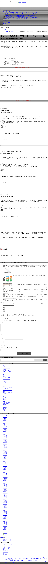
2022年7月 (5, 426)
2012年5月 (5, 513)
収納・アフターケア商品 (8, 392)
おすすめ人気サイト (7, 555)
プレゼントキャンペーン (34, 303)
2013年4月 (5, 500)
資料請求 (5, 407)
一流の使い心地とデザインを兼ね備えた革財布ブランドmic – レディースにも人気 (22, 16)
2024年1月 (5, 421)
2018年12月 (5, 447)
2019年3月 (5, 445)
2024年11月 (5, 419)
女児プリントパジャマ (10, 63)
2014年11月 (5, 477)
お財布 (4, 369)
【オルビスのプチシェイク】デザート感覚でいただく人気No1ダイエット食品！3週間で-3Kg (24, 557)
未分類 (4, 397)
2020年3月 (5, 436)
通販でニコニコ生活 (7, 539)
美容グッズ (5, 404)
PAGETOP (2, 537)
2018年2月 (5, 458)
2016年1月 (5, 461)
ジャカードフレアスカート (11, 61)
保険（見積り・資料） (7, 390)
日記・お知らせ (6, 396)
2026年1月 (5, 415)
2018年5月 (5, 455)
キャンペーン (6, 31)
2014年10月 (5, 478)
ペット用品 (5, 385)
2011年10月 (5, 522)
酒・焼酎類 (5, 408)
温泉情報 (5, 399)
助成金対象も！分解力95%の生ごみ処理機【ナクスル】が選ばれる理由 (20, 15)
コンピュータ (5, 376)
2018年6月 (5, 453)
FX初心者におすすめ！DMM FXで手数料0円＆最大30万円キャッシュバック (21, 12)
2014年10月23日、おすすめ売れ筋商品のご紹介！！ (14, 59)
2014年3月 (5, 486)
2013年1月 (5, 504)
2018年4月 (5, 456)
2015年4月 (5, 472)
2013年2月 (5, 502)
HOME (4, 29)
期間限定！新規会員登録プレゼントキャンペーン (13, 58)
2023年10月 (5, 423)
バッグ (4, 382)
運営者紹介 (5, 554)
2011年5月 (5, 528)
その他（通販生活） (7, 370)
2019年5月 (5, 442)
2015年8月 (5, 467)
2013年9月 (5, 494)
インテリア (5, 372)
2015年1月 (5, 474)
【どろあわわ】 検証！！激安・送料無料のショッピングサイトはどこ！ (22, 560)
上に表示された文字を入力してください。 (9, 347)
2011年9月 (5, 523)
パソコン (27, 303)
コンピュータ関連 (6, 377)
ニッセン (12, 31)
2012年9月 (5, 508)
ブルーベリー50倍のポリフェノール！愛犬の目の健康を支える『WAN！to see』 (21, 17)
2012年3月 (5, 516)
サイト (1, 342)
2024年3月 (5, 420)
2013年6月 (5, 497)
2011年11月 (5, 521)
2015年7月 (5, 468)
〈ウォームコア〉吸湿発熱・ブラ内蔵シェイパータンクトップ (19, 62)
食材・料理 (5, 410)
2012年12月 (5, 505)
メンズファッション (7, 386)
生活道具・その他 (6, 402)
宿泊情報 (5, 393)
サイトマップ (5, 552)
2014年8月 (5, 480)
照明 (4, 401)
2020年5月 (5, 434)
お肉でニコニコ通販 (7, 540)
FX (3, 365)
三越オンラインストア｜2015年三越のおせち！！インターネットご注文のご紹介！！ (18, 315)
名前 (2, 334)
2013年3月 (5, 501)
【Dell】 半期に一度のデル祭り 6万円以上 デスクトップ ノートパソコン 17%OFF (28, 275)
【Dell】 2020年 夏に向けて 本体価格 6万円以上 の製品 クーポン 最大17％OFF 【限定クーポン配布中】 (24, 266)
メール (2, 338)
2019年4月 (5, 444)
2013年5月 (5, 499)
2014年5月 (5, 484)
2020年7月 (5, 431)
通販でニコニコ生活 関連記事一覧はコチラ (12, 64)
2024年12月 (5, 418)
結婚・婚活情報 (6, 403)
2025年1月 (5, 417)
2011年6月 (5, 527)
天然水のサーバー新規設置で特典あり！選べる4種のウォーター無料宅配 (20, 13)
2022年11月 (5, 425)
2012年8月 (5, 510)
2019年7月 (5, 440)
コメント (2, 322)
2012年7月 (5, 511)
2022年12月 (5, 424)
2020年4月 (5, 435)
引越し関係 (5, 394)
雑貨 (4, 409)
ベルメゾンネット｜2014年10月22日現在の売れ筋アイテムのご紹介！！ (16, 314)
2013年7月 (5, 496)
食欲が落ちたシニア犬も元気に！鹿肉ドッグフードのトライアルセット (20, 18)
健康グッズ (5, 391)
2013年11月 (5, 491)
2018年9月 (5, 450)
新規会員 (7, 305)
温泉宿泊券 (11, 305)
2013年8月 (5, 495)
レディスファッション (39, 41)
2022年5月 (5, 428)
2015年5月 (5, 470)
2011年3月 (5, 531)
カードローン (5, 374)
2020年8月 (5, 430)
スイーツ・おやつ (6, 379)
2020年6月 (5, 433)
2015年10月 (5, 464)
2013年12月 (5, 490)
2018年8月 (5, 451)
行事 (4, 406)
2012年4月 (5, 515)
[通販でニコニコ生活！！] (24, 2)
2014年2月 (5, 488)
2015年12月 (5, 462)
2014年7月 (5, 482)
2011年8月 (5, 524)
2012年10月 (5, 507)
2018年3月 (5, 457)
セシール (5, 380)
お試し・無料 (5, 366)
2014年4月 (5, 485)
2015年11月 (5, 463)
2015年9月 (5, 466)
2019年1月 (5, 446)
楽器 (4, 398)
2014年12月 (5, 475)
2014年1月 (5, 489)
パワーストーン (6, 383)
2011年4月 (5, 529)
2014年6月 (5, 483)
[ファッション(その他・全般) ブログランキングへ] (3, 249)
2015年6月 (5, 469)
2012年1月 (5, 518)
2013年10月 (5, 493)
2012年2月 (5, 517)
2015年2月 (5, 473)
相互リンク (5, 553)
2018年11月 (5, 448)
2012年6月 (5, 512)
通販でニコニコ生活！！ (10, 562)
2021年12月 (5, 429)
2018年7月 (5, 452)
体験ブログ (5, 388)
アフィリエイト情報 (7, 371)
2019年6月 (5, 441)
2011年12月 (5, 519)
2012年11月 (5, 506)
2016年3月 (5, 459)
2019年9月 (5, 437)
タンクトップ (17, 303)
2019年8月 (5, 439)
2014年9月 (5, 479)
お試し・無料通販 (6, 368)
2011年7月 (5, 526)
